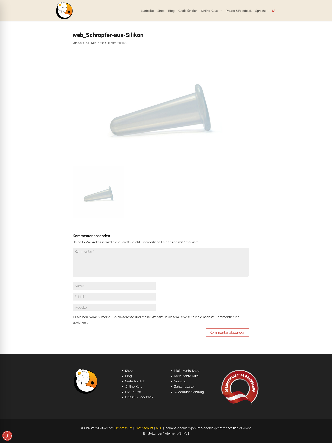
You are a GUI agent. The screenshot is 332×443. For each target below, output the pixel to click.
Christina (83, 42)
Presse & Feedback (239, 10)
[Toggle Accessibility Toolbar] (7, 435)
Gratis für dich (187, 10)
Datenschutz (144, 428)
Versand (180, 381)
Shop (161, 10)
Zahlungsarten (185, 386)
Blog (171, 10)
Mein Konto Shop (187, 370)
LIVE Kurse (133, 392)
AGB (159, 428)
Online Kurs (133, 386)
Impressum (124, 428)
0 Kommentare (117, 42)
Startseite (147, 10)
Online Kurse (210, 10)
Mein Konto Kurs (186, 376)
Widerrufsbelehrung (189, 392)
